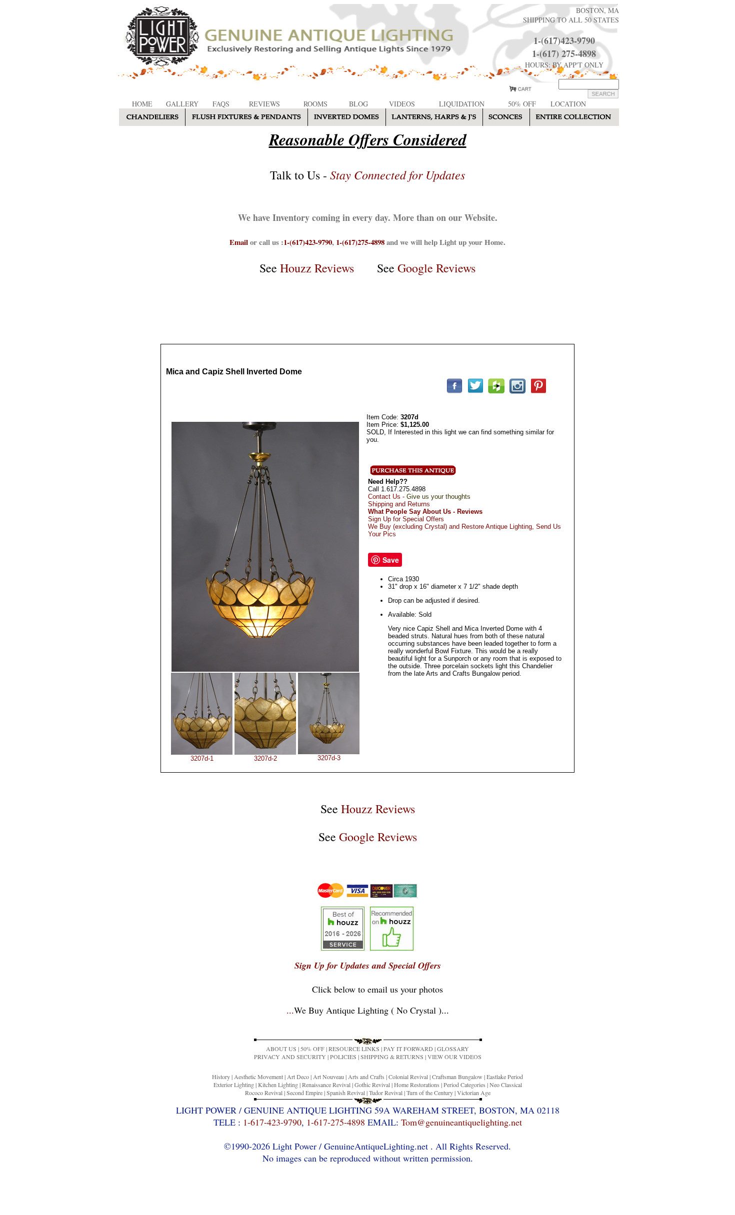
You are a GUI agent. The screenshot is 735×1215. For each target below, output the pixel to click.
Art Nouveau (328, 1077)
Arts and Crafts (366, 1077)
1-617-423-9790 (272, 1122)
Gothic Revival (372, 1085)
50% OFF (522, 103)
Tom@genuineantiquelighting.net (461, 1122)
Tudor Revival (385, 1093)
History (221, 1077)
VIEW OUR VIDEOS (455, 1057)
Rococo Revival (263, 1093)
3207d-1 (202, 758)
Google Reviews (437, 268)
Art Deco (298, 1077)
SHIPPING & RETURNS (392, 1057)
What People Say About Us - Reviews (425, 511)
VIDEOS (402, 103)
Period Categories (465, 1085)
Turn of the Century (429, 1093)
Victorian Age (473, 1093)
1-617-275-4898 (335, 1122)
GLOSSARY (453, 1049)
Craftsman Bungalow (457, 1077)
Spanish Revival (345, 1093)
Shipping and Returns (399, 504)
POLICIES (343, 1057)
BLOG (358, 103)
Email (239, 241)
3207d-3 (329, 758)
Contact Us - (419, 496)
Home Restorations (417, 1085)
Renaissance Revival (326, 1085)
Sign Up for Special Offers (406, 519)
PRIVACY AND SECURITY (290, 1057)
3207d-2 (265, 758)
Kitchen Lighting (278, 1085)
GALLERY (182, 103)
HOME (142, 103)
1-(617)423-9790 (564, 40)
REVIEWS (264, 103)
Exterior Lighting (234, 1085)
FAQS (221, 103)
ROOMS (316, 103)
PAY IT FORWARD (408, 1049)
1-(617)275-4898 (360, 241)
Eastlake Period (504, 1077)
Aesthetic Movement (258, 1077)
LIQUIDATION (461, 103)
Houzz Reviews (317, 268)
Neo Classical (506, 1085)
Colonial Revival (408, 1077)
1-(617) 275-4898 (564, 53)
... (367, 1010)
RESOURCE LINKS (354, 1049)
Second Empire (304, 1093)
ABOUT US (281, 1049)
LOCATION (568, 103)
